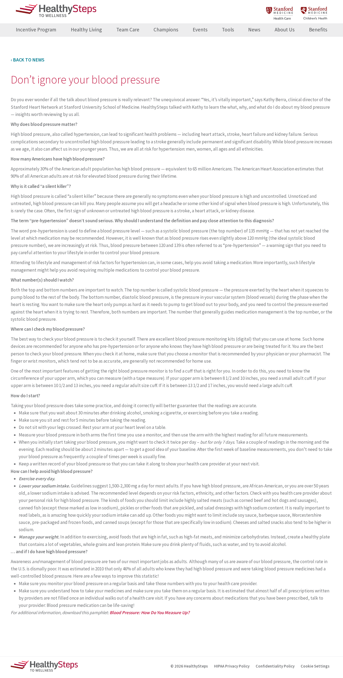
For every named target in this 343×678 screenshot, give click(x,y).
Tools (228, 29)
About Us (284, 29)
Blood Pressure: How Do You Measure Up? (150, 612)
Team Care (127, 29)
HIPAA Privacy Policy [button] (231, 666)
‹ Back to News (27, 60)
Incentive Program (36, 29)
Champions (166, 29)
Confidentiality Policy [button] (275, 666)
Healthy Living (86, 29)
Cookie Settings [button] (315, 666)
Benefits (318, 29)
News (254, 29)
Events (200, 29)
